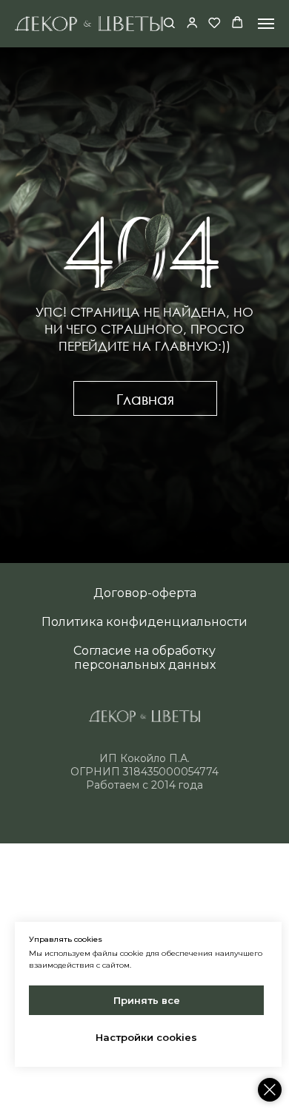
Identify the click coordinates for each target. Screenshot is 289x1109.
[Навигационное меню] (266, 23)
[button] (169, 23)
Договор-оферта (144, 593)
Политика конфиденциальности (144, 622)
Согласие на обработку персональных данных (144, 658)
